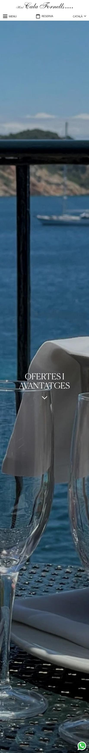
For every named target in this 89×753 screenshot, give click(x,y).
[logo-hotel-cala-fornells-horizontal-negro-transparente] (44, 6)
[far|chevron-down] (44, 398)
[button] (10, 16)
